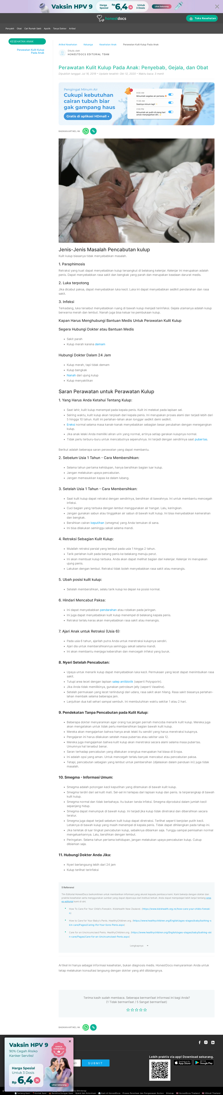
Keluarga (89, 44)
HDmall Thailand (213, 1093)
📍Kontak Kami (39, 1093)
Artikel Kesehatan (68, 44)
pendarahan (108, 610)
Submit (95, 1063)
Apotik (47, 28)
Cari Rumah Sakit (32, 28)
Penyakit (10, 28)
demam (100, 344)
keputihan (97, 522)
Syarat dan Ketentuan (85, 1093)
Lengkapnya (136, 945)
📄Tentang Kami (22, 1093)
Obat (19, 28)
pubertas (201, 439)
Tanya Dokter (59, 28)
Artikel (72, 28)
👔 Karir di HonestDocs (109, 1093)
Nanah (71, 375)
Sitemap (170, 1093)
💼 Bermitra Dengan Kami (61, 1093)
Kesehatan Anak (108, 44)
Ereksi (71, 424)
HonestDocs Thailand (189, 1093)
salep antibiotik (122, 681)
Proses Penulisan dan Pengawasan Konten (143, 1093)
